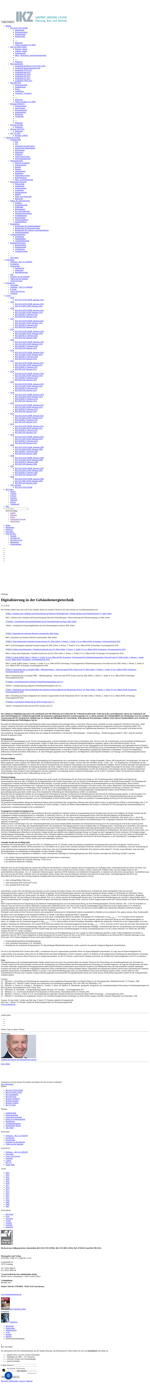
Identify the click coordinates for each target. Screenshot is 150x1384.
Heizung (13, 515)
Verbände (13, 293)
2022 (12, 308)
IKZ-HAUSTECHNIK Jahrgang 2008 (29, 458)
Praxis (17, 89)
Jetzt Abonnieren (7, 1084)
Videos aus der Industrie (19, 279)
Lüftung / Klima (21, 51)
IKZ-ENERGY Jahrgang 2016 (26, 378)
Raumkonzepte (20, 247)
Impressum (10, 1326)
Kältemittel (19, 207)
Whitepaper (19, 270)
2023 (12, 302)
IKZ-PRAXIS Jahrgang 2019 (26, 348)
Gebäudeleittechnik (22, 241)
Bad (16, 142)
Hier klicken (21, 1371)
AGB (8, 1332)
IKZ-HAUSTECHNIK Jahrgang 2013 (29, 405)
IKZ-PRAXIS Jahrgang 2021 (26, 327)
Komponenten (20, 218)
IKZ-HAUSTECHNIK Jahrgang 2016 (29, 374)
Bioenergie (19, 114)
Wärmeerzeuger (21, 178)
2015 (12, 382)
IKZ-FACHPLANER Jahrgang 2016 (29, 376)
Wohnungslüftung (21, 220)
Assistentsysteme (21, 251)
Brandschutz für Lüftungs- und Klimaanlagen (32, 230)
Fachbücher (14, 264)
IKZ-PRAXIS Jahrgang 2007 (26, 475)
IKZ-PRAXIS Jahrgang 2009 (26, 454)
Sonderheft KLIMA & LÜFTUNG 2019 (30, 66)
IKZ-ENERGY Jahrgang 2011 (26, 430)
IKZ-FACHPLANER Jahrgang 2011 (29, 428)
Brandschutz (15, 224)
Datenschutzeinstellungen (15, 1339)
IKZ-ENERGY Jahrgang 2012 (26, 420)
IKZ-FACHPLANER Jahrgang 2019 (29, 344)
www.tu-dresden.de (8, 1004)
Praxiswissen (15, 266)
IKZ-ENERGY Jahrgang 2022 (26, 315)
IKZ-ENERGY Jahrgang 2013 (26, 409)
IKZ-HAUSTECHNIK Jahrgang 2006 (29, 479)
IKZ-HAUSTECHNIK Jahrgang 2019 (29, 342)
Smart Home (15, 521)
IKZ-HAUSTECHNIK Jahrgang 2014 (29, 395)
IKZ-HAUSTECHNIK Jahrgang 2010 (29, 437)
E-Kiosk (13, 289)
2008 (12, 456)
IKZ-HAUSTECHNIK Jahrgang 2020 (29, 331)
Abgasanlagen (20, 171)
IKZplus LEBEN (21, 135)
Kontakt (13, 536)
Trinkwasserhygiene (22, 157)
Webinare (13, 500)
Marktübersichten (21, 272)
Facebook (9, 1219)
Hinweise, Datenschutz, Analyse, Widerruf (16, 1381)
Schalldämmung (21, 216)
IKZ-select (9, 489)
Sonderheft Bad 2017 (23, 72)
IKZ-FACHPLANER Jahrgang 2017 (29, 365)
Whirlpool (18, 154)
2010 (12, 435)
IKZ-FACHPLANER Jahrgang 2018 (29, 355)
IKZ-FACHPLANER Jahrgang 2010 (29, 439)
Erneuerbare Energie (18, 519)
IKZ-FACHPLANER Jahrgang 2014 (29, 397)
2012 (12, 414)
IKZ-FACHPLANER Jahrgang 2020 (29, 334)
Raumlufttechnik (21, 205)
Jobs (7, 506)
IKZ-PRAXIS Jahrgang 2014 (26, 401)
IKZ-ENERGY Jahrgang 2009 (26, 451)
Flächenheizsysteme (22, 175)
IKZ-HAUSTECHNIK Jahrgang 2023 (29, 304)
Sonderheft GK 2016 (23, 74)
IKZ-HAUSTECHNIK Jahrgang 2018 (29, 352)
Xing (7, 1216)
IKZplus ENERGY (17, 104)
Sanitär (12, 513)
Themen (13, 494)
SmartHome (19, 237)
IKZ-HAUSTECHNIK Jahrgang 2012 (29, 416)
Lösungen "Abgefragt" (23, 93)
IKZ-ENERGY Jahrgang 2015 (26, 388)
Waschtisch (19, 152)
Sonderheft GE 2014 (22, 79)
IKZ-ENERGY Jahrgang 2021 (26, 325)
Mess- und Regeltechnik (24, 180)
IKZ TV (9, 1163)
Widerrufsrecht (11, 1330)
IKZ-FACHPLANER (18, 47)
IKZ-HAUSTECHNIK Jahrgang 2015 (29, 384)
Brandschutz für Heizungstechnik (27, 228)
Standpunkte (19, 30)
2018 (12, 350)
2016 (12, 371)
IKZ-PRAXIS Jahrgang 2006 (26, 483)
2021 (12, 319)
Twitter (8, 1221)
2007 (12, 466)
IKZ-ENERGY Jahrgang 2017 (26, 367)
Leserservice (10, 283)
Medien (8, 26)
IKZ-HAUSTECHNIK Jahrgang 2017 (29, 363)
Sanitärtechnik (20, 34)
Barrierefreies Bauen (18, 243)
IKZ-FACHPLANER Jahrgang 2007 (29, 470)
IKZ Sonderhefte (16, 64)
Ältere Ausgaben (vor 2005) (25, 45)
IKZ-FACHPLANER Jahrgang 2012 (29, 418)
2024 (12, 298)
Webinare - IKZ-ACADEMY (21, 262)
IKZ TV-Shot (15, 133)
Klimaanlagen (20, 209)
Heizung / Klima (21, 49)
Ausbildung (19, 91)
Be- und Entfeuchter (22, 211)
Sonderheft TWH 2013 (23, 81)
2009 (12, 445)
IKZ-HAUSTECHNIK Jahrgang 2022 (29, 310)
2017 (12, 361)
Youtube (9, 1223)
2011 (12, 424)
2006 (12, 477)
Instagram (9, 1227)
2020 (12, 329)
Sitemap (9, 1337)
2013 (12, 403)
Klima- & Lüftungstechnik (20, 201)
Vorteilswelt (14, 504)
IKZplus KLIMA (16, 125)
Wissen (13, 492)
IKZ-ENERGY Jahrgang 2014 (26, 399)
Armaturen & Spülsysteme (25, 146)
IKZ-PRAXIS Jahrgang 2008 (26, 464)
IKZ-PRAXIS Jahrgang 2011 (26, 433)
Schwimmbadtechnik (23, 159)
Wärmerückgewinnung (23, 213)
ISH (11, 275)
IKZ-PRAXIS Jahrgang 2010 (26, 443)
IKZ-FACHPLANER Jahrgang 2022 (29, 312)
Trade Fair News (16, 281)
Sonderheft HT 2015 (22, 76)
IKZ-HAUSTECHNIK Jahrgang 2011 (29, 426)
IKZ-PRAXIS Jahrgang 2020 (26, 338)
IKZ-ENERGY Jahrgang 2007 (26, 473)
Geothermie (19, 117)
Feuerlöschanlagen (22, 232)
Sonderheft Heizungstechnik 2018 (27, 68)
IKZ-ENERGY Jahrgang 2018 (26, 357)
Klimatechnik (20, 36)
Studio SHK (10, 1165)
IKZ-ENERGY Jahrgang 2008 (26, 462)
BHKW (18, 194)
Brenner (18, 167)
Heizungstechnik (21, 32)
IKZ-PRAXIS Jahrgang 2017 (26, 369)
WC (16, 144)
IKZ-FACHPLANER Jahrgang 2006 (29, 481)
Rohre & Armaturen (22, 163)
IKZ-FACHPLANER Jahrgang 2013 (29, 407)
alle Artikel (14, 258)
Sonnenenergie (20, 112)
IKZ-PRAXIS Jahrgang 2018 (26, 359)
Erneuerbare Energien (18, 182)
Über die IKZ (11, 534)
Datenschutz (10, 1328)
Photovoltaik (19, 184)
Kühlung (18, 203)
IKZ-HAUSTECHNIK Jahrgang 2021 (29, 321)
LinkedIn (9, 1225)
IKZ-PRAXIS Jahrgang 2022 (26, 317)
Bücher (13, 502)
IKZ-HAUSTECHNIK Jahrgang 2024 (29, 300)
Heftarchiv (19, 43)
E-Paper (13, 496)
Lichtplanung (20, 249)
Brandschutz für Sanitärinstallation (27, 226)
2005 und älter (15, 485)
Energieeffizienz (21, 110)
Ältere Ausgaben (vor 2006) (25, 102)
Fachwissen (10, 260)
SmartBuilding (20, 239)
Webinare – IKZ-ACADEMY (21, 287)
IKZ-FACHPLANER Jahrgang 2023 (29, 306)
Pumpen (18, 169)
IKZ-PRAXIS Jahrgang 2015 (26, 390)
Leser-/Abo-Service (17, 291)
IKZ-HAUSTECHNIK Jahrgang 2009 (29, 447)
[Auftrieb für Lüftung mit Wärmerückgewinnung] (75, 1047)
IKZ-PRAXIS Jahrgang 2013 (26, 411)
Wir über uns (15, 538)
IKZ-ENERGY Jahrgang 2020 (26, 336)
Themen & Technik (13, 138)
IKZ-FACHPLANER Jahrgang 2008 (29, 460)
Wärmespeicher (20, 165)
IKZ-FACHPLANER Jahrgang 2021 (29, 323)
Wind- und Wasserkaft (23, 197)
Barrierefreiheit (20, 245)
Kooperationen (15, 544)
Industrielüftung (21, 222)
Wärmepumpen (20, 106)
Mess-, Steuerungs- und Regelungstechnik (30, 55)
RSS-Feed (9, 1214)
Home (8, 525)
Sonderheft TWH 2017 (23, 70)
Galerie (8, 1161)
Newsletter (14, 285)
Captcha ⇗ (32, 1373)
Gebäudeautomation (17, 234)
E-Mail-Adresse (7, 1365)
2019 (12, 340)
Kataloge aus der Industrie (20, 277)
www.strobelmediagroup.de (11, 1294)
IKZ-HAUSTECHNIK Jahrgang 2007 (29, 468)
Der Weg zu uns (16, 540)
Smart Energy (20, 108)
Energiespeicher (21, 192)
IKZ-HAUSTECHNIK (19, 28)
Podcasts (13, 498)
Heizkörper (19, 173)
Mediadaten (10, 527)
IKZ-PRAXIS (15, 83)
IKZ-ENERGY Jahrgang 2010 (26, 441)
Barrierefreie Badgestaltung (25, 148)
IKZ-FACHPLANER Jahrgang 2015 (29, 386)
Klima (12, 517)
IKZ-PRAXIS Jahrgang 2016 (26, 380)
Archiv (8, 296)
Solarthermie (19, 186)
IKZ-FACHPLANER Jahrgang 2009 (29, 449)
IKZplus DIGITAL (17, 129)
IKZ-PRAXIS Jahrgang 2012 (26, 422)
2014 (12, 392)
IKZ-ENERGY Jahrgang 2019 (26, 346)
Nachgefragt (19, 268)
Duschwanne (20, 150)
